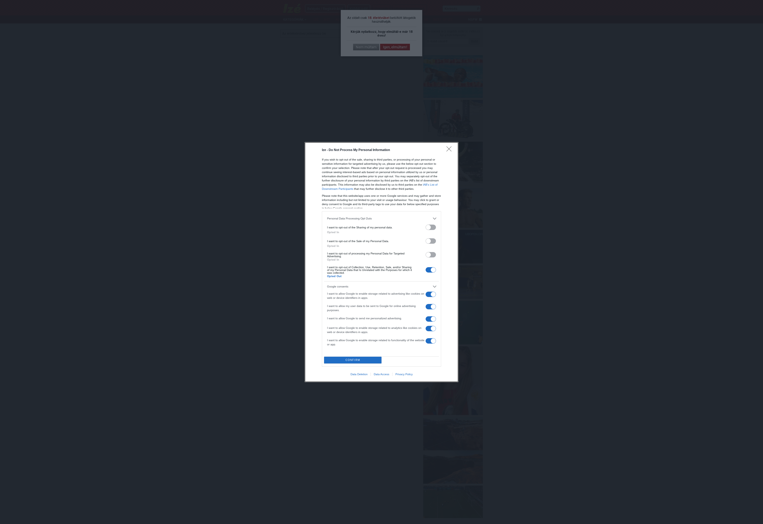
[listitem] (381, 218)
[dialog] (381, 262)
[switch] (431, 227)
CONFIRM (353, 359)
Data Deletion (359, 374)
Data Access (381, 374)
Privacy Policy (404, 374)
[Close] (450, 150)
